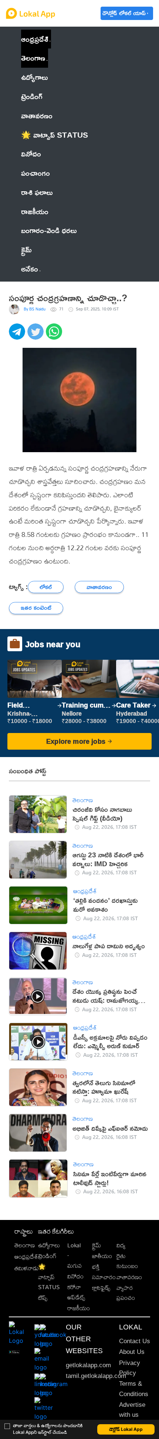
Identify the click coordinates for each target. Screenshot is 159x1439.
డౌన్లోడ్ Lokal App (126, 1429)
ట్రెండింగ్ (47, 1256)
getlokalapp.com (88, 1365)
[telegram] (18, 335)
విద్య (120, 1245)
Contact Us (134, 1341)
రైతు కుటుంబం (127, 1261)
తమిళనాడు (26, 1268)
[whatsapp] (55, 335)
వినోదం (75, 1276)
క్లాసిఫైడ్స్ (101, 1288)
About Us (132, 1351)
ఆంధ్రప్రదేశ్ (34, 38)
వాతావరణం (129, 1277)
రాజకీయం (78, 1308)
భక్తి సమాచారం (104, 1271)
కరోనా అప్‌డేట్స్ (76, 1292)
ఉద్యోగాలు (49, 1245)
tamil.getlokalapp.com (96, 1375)
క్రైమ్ (96, 1245)
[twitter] (36, 335)
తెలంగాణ (33, 57)
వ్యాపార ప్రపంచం (125, 1293)
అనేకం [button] (29, 268)
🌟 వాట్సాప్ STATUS (49, 1277)
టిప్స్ (42, 1298)
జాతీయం (102, 1256)
